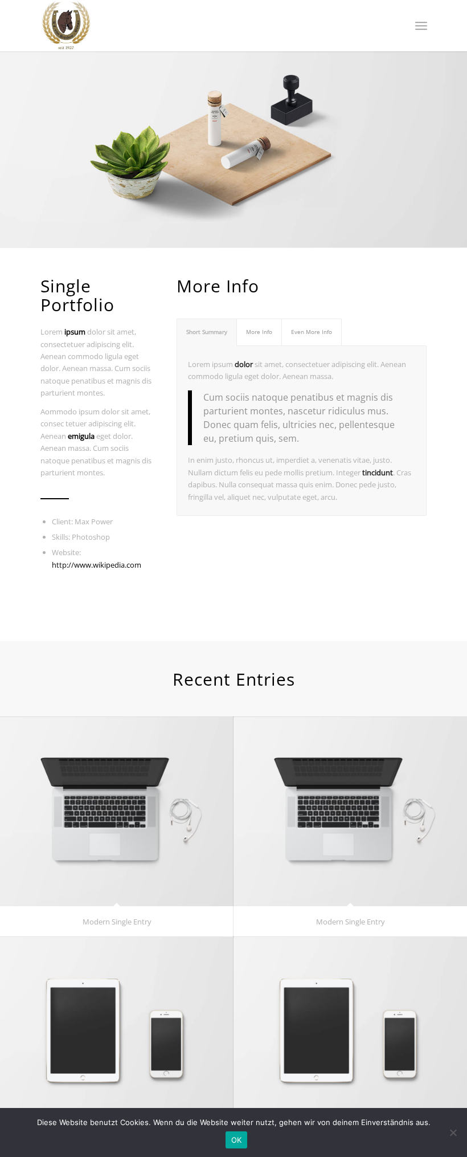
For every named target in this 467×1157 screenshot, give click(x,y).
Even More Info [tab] (311, 332)
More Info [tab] (259, 332)
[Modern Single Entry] (116, 811)
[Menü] (421, 25)
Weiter (457, 138)
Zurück (10, 138)
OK (236, 1139)
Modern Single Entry (117, 921)
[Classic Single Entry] (116, 1031)
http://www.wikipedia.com (96, 565)
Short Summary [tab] (206, 332)
